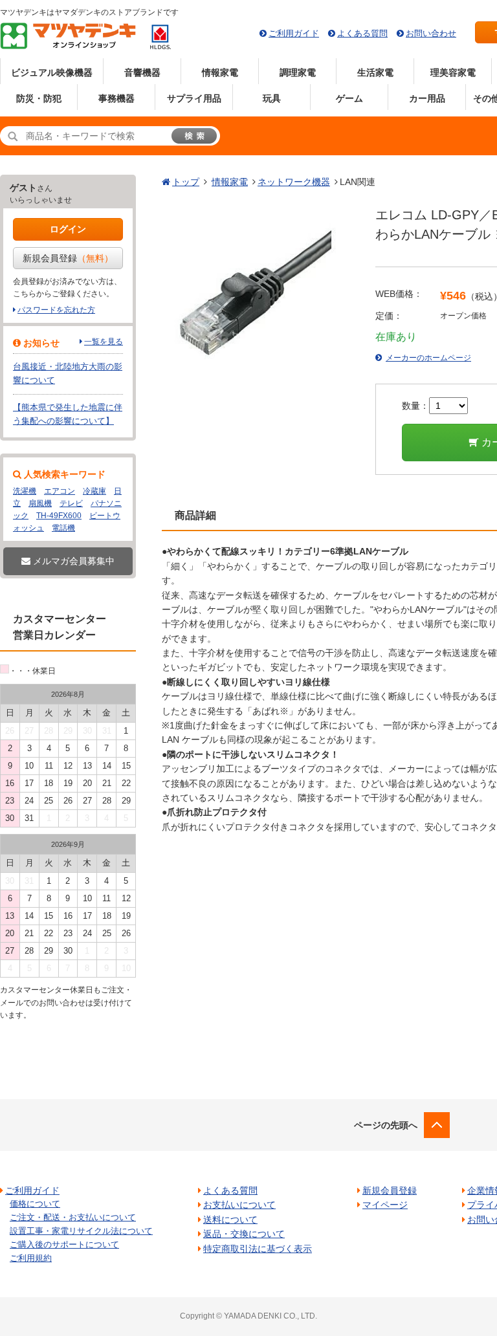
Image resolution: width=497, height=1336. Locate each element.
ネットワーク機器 (294, 182)
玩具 (272, 98)
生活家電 (375, 72)
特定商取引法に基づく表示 (257, 1248)
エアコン (59, 491)
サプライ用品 (194, 98)
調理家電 (298, 72)
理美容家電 (453, 72)
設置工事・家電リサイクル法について (81, 1231)
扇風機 (40, 503)
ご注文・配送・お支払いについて (73, 1217)
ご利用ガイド (294, 33)
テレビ (71, 503)
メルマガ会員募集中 (72, 561)
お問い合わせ (431, 33)
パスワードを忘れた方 (56, 309)
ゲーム (349, 98)
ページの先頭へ (385, 1125)
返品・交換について (244, 1234)
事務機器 (116, 98)
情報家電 (220, 72)
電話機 (63, 527)
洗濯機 (24, 491)
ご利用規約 (31, 1258)
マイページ (385, 1204)
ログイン (68, 229)
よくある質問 (362, 33)
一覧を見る (103, 341)
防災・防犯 (38, 98)
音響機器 (142, 72)
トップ (185, 182)
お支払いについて (239, 1204)
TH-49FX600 (59, 515)
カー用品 (427, 98)
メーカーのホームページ (428, 357)
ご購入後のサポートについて (64, 1244)
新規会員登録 (68, 258)
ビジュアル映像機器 (52, 72)
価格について (35, 1204)
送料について (230, 1219)
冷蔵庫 (94, 491)
